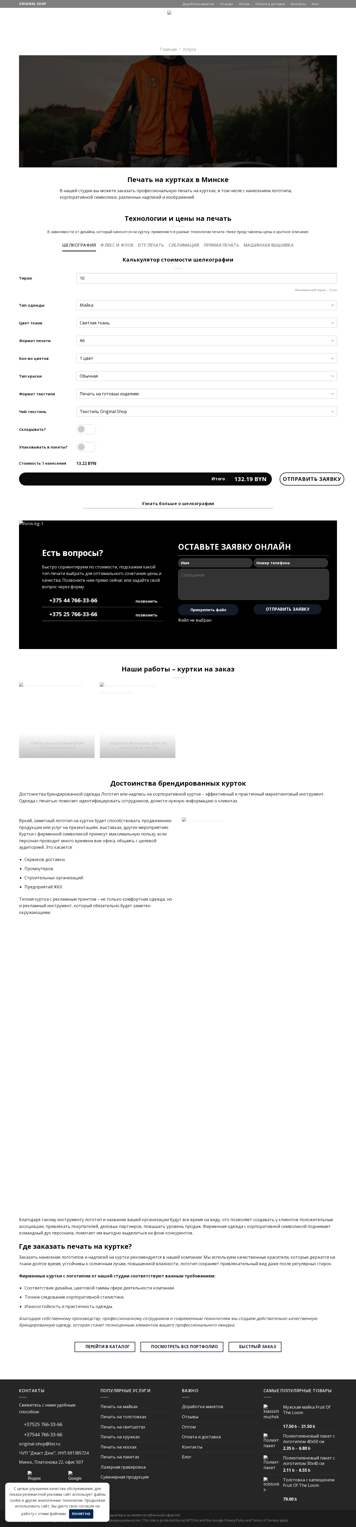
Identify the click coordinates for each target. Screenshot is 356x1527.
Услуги (49, 18)
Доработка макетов (198, 4)
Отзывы (226, 4)
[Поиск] (302, 18)
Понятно (81, 1513)
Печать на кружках (120, 1437)
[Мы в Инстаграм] (324, 4)
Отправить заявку (312, 478)
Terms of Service (265, 1520)
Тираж (25, 278)
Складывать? (32, 429)
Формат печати (35, 340)
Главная (168, 49)
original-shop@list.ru (39, 1444)
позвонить (146, 601)
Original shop (32, 4)
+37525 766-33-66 (42, 1424)
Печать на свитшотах (123, 1427)
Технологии (86, 18)
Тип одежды (32, 305)
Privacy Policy (234, 1520)
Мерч (67, 18)
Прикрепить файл (208, 609)
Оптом (244, 4)
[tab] (79, 245)
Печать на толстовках (123, 1417)
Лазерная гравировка (123, 1467)
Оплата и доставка (270, 4)
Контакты (298, 4)
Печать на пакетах (120, 1457)
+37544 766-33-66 (42, 1434)
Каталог (27, 18)
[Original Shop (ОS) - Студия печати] (178, 21)
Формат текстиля (37, 393)
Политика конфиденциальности (113, 1520)
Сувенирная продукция (125, 1477)
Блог (315, 4)
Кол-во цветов (34, 358)
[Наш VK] (334, 4)
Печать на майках (119, 1406)
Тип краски (30, 376)
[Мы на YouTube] (329, 4)
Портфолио (116, 18)
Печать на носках (119, 1447)
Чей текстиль (32, 411)
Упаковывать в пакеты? (43, 447)
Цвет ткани (30, 322)
